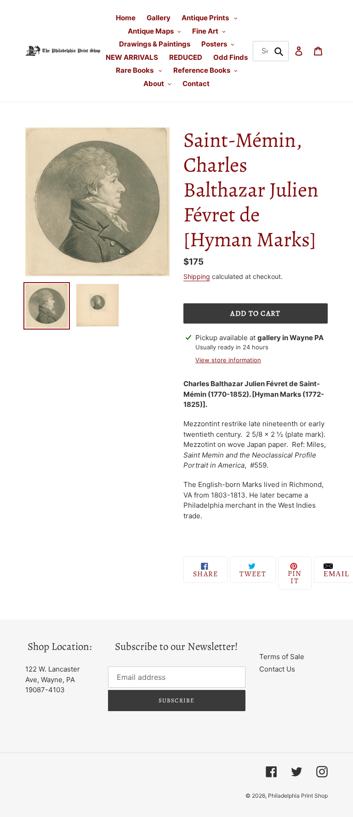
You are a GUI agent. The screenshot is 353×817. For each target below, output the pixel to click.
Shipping (196, 276)
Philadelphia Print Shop (298, 795)
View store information (228, 360)
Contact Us (277, 669)
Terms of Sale (281, 656)
